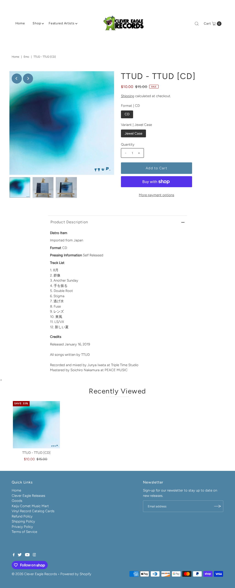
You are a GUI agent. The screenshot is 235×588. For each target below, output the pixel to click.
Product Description (69, 222)
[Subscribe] (217, 506)
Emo (26, 56)
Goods (17, 501)
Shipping (127, 96)
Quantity (127, 144)
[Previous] (17, 79)
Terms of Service (24, 532)
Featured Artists (61, 23)
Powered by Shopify (75, 574)
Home (20, 23)
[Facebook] (14, 555)
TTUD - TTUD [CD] (36, 453)
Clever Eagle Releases (28, 496)
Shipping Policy (23, 521)
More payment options (156, 195)
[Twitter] (20, 555)
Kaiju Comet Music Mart (30, 506)
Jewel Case (133, 133)
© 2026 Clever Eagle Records (34, 574)
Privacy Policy (22, 527)
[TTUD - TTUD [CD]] (36, 424)
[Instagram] (34, 555)
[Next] (28, 79)
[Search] (197, 23)
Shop (37, 23)
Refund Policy (22, 516)
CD (127, 114)
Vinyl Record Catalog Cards (33, 511)
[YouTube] (27, 555)
